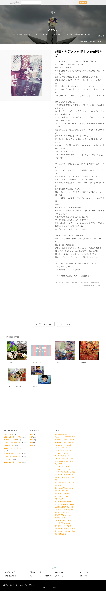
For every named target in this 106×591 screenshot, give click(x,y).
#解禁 (67, 282)
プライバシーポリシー (37, 576)
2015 (31, 442)
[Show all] (101, 36)
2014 (31, 445)
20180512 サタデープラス (13, 442)
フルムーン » (64, 324)
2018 (31, 434)
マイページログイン (86, 572)
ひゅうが (53, 29)
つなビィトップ (9, 572)
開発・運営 (83, 576)
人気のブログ (59, 572)
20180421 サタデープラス (13, 462)
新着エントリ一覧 (35, 572)
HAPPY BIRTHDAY (10, 440)
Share (101, 41)
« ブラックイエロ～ (44, 324)
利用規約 (48, 576)
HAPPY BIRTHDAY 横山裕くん (14, 448)
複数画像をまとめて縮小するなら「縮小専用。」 (18, 585)
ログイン (92, 2)
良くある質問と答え (10, 576)
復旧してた (8, 434)
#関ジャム (75, 282)
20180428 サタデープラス (13, 456)
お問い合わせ (59, 576)
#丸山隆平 (84, 282)
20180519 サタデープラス (13, 437)
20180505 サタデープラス (13, 454)
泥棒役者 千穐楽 (9, 445)
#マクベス (59, 282)
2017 (31, 437)
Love (93, 41)
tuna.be (53, 568)
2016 (31, 440)
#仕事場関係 (95, 282)
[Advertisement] (53, 309)
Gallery (84, 41)
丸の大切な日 (8, 459)
